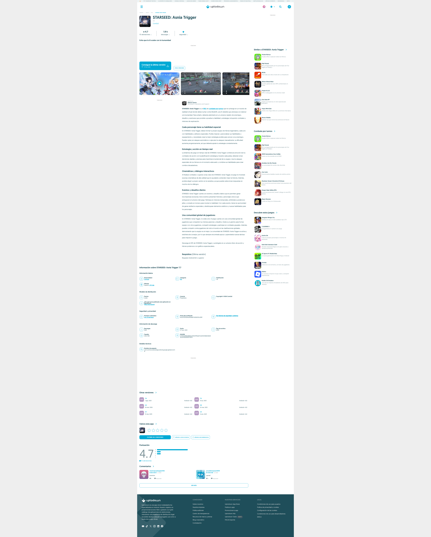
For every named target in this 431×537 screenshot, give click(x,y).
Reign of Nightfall (245, 1)
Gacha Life (265, 235)
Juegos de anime (191, 1)
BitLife (263, 72)
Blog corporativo (198, 520)
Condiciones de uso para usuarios (268, 504)
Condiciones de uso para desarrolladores (271, 514)
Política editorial (198, 510)
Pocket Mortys (266, 54)
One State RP (266, 100)
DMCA (259, 517)
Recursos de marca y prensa (202, 517)
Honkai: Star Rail (179, 1)
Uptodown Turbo (233, 517)
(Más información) (149, 304)
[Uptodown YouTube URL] (143, 526)
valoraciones (145, 34)
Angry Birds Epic (267, 109)
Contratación (197, 523)
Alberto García (192, 102)
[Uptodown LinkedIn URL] (158, 526)
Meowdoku (281, 1)
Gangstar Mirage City (268, 217)
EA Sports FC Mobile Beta (165, 1)
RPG (204, 109)
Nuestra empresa (198, 507)
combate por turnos (216, 109)
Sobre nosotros (198, 504)
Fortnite (264, 263)
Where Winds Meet (216, 1)
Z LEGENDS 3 (265, 226)
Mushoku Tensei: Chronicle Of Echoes (273, 181)
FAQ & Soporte (230, 520)
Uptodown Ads (230, 514)
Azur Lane (265, 172)
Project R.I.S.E (266, 91)
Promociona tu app (231, 510)
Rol (181, 279)
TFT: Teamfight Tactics (149, 1)
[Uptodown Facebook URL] (162, 526)
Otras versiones (179, 68)
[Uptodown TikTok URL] (146, 526)
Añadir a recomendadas (201, 437)
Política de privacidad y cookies (268, 507)
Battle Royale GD (258, 1)
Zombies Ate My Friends (269, 163)
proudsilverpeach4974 (213, 471)
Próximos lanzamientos (231, 1)
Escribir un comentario (155, 437)
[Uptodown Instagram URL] (154, 526)
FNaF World (265, 63)
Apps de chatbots (270, 1)
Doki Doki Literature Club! (269, 245)
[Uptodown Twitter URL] (150, 526)
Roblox (264, 271)
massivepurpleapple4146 (157, 471)
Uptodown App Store (232, 504)
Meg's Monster (266, 199)
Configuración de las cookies (267, 510)
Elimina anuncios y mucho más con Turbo (192, 58)
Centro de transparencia (201, 514)
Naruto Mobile (266, 117)
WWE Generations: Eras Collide (271, 154)
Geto (288, 1)
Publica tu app (230, 507)
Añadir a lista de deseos (182, 437)
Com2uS (156, 23)
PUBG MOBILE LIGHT (203, 1)
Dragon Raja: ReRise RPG (269, 190)
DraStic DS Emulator (268, 280)
